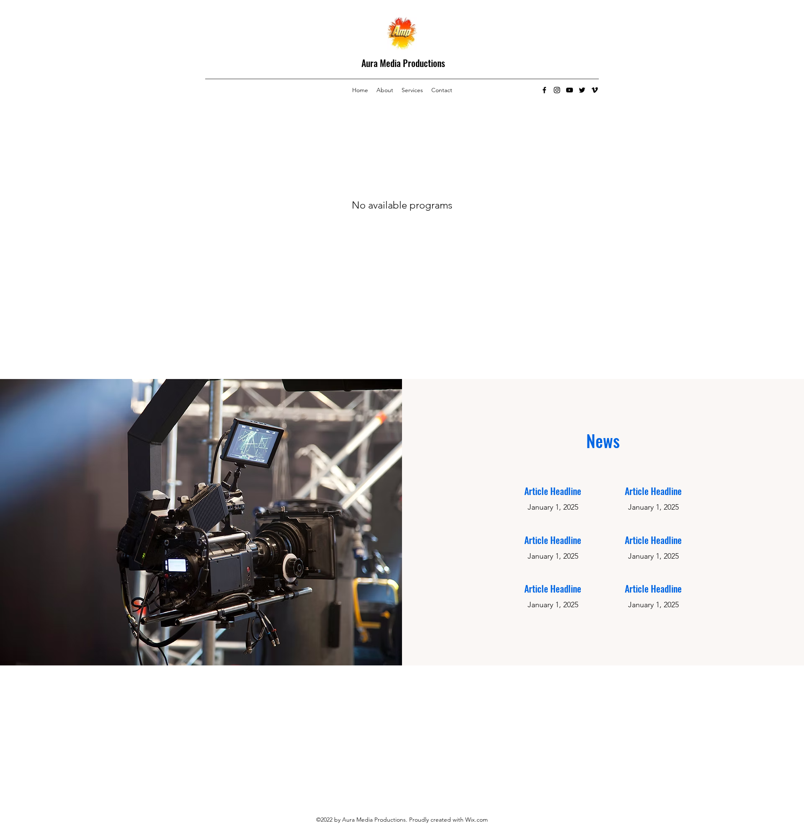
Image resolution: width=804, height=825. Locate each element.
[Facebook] (544, 90)
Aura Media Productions (403, 63)
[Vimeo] (594, 90)
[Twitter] (582, 90)
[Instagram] (557, 90)
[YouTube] (569, 90)
